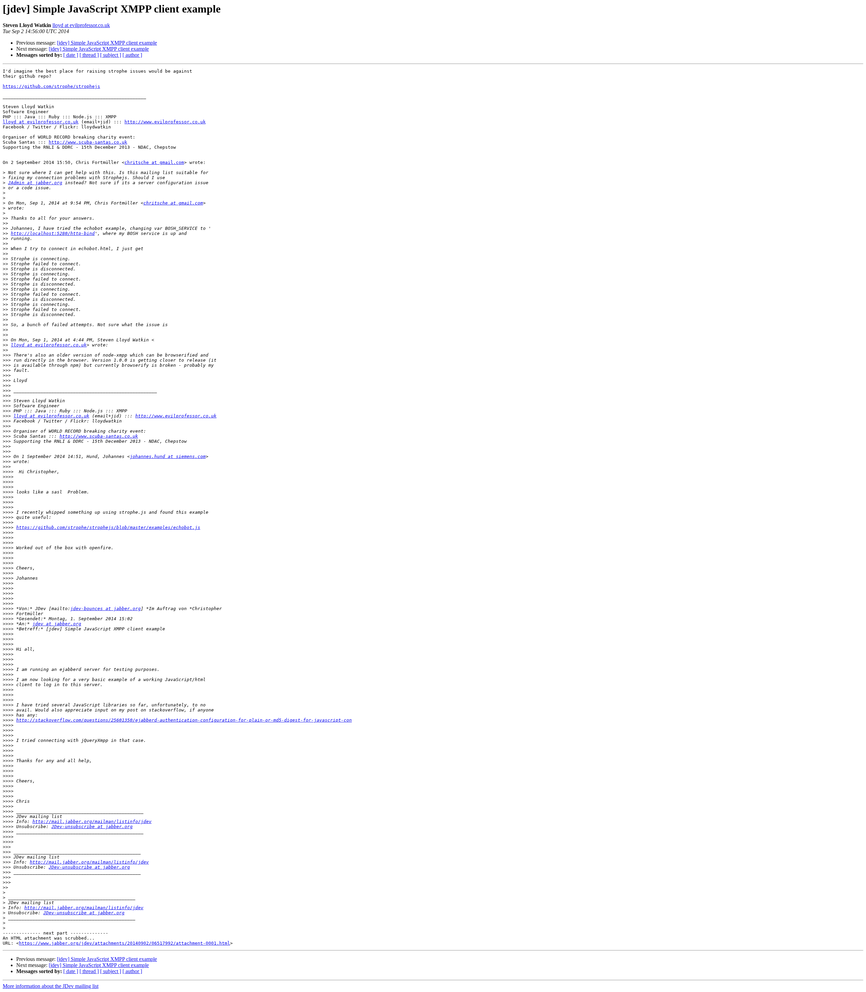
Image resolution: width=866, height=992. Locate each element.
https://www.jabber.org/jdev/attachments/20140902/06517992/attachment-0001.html (124, 943)
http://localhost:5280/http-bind (53, 233)
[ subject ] (110, 55)
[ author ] (132, 55)
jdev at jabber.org (56, 623)
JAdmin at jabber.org (35, 182)
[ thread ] (89, 55)
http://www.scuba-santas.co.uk (88, 142)
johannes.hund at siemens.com (168, 456)
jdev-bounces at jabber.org (105, 608)
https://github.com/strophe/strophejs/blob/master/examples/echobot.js (108, 527)
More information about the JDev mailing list (50, 986)
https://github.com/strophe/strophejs (51, 86)
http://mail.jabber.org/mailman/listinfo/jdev (92, 821)
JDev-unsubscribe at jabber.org (92, 826)
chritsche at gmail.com (154, 162)
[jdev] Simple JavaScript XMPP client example (107, 43)
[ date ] (70, 55)
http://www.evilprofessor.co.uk (165, 121)
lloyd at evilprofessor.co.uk (81, 25)
